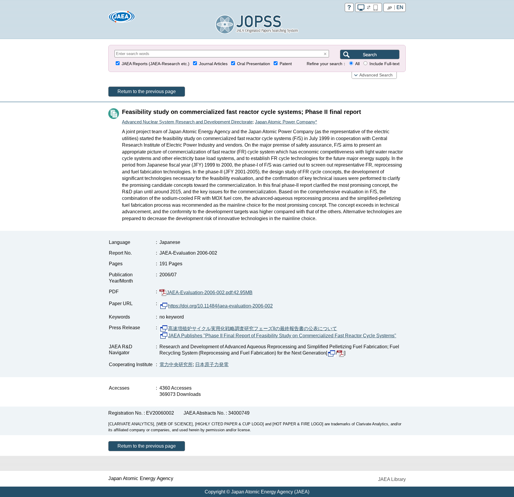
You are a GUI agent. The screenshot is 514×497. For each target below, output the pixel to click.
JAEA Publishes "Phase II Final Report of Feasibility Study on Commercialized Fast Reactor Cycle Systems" (282, 335)
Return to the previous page (146, 91)
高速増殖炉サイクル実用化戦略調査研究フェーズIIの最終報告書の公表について (252, 328)
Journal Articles (213, 64)
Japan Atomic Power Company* (286, 121)
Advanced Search (376, 75)
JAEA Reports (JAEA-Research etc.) (155, 64)
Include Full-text (384, 64)
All (357, 64)
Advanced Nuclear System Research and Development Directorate (187, 121)
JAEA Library (392, 479)
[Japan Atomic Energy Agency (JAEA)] (121, 18)
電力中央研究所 (176, 364)
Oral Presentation (253, 64)
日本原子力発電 (211, 364)
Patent (286, 64)
